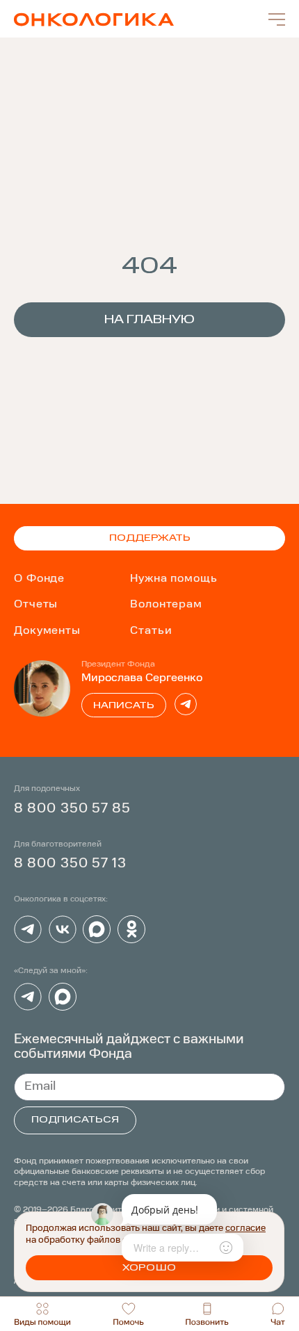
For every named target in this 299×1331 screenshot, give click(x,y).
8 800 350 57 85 (72, 808)
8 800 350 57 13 (70, 863)
